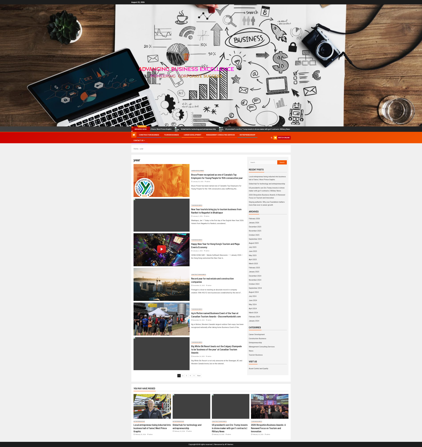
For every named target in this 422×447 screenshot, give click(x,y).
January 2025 (254, 272)
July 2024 (252, 296)
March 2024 (253, 313)
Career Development (192, 135)
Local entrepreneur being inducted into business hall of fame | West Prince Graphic (152, 428)
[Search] (271, 138)
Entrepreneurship (247, 135)
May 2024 (252, 304)
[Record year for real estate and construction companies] (162, 284)
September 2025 (255, 239)
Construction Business (149, 135)
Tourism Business (171, 135)
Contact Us (138, 140)
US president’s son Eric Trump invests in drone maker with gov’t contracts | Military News (200, 129)
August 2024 (254, 292)
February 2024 (254, 317)
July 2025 (252, 247)
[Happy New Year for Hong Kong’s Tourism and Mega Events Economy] (162, 249)
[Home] (134, 135)
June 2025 (253, 251)
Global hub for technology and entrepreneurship (267, 184)
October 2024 (254, 284)
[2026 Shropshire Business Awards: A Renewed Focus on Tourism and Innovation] (269, 406)
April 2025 (253, 259)
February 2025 (254, 268)
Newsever (218, 444)
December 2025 (255, 227)
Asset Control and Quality (258, 369)
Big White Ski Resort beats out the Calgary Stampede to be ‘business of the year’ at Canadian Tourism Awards (216, 349)
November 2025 (255, 231)
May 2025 (252, 255)
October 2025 (254, 235)
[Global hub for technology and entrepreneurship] (191, 406)
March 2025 (253, 264)
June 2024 (253, 300)
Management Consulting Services (220, 135)
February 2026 (254, 219)
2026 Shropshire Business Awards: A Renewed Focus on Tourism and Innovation (271, 129)
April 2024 (253, 308)
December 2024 (255, 276)
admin (208, 181)
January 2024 (254, 321)
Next (198, 376)
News (251, 351)
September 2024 (255, 288)
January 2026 (254, 223)
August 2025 (254, 243)
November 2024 (255, 280)
